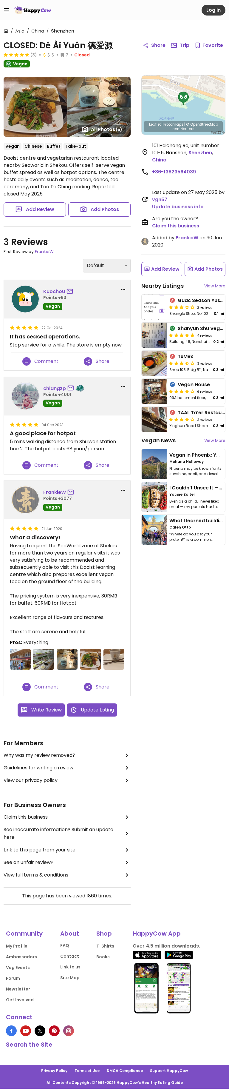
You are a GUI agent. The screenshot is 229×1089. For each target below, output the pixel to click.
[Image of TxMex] (154, 363)
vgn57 (159, 199)
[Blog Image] (154, 464)
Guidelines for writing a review (38, 767)
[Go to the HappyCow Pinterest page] (54, 1030)
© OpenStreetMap (202, 124)
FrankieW (44, 252)
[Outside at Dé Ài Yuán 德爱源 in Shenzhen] (20, 659)
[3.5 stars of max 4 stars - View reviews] (181, 363)
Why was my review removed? (39, 755)
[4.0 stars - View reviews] (181, 391)
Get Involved (20, 1000)
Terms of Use (87, 1070)
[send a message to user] (71, 291)
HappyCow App (157, 933)
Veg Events (18, 968)
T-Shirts (105, 946)
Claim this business (26, 817)
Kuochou (54, 291)
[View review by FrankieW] (25, 500)
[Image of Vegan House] (154, 391)
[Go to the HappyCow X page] (40, 1030)
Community (24, 933)
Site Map (70, 978)
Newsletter (18, 989)
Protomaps (173, 124)
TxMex (185, 356)
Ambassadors (21, 957)
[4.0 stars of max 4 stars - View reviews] (181, 419)
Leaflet (155, 124)
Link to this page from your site (39, 849)
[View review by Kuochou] (25, 299)
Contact (69, 956)
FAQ (64, 945)
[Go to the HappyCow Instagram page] (68, 1030)
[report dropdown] (123, 289)
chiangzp (54, 388)
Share (158, 45)
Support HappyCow (169, 1070)
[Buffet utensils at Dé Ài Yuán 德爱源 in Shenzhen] (113, 659)
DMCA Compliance (125, 1070)
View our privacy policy (31, 780)
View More (214, 286)
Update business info (178, 206)
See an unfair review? (28, 862)
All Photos (106, 129)
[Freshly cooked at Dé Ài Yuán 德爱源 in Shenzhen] (67, 659)
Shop (104, 933)
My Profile (16, 946)
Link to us (70, 967)
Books (103, 957)
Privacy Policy (54, 1070)
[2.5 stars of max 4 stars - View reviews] (181, 307)
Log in (213, 10)
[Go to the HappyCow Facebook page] (11, 1030)
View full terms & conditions (36, 874)
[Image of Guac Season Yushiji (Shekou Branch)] (154, 307)
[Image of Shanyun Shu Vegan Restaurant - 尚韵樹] (154, 335)
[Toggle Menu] (6, 10)
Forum (13, 978)
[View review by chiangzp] (25, 396)
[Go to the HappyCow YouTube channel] (25, 1030)
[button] (183, 98)
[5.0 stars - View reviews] (16, 54)
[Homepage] (32, 10)
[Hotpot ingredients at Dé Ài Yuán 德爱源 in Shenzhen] (43, 659)
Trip (184, 45)
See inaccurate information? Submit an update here (58, 833)
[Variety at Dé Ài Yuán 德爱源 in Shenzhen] (90, 659)
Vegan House (194, 384)
